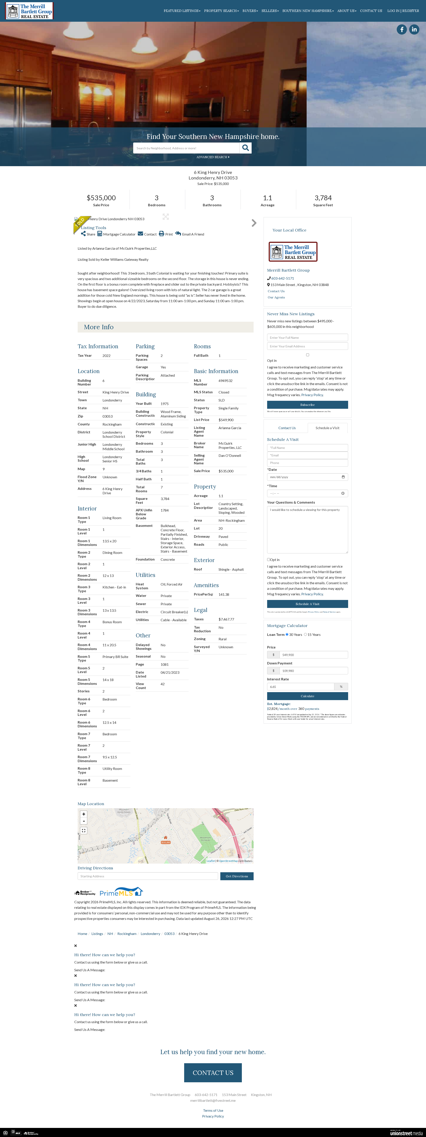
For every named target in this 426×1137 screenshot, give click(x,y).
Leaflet (211, 860)
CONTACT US (213, 1073)
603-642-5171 (282, 278)
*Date (272, 469)
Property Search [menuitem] (220, 11)
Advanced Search (212, 157)
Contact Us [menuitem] (371, 11)
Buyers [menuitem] (249, 11)
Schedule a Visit (327, 428)
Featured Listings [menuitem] (181, 11)
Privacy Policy (312, 395)
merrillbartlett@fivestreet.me (213, 1100)
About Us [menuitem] (345, 11)
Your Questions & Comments (291, 502)
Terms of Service (329, 612)
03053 (169, 933)
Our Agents (276, 297)
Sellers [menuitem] (269, 11)
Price (271, 647)
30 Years (295, 634)
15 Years (314, 634)
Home (82, 933)
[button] (246, 148)
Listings (97, 933)
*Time (272, 486)
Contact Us (276, 291)
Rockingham (126, 933)
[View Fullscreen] (83, 830)
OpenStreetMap (228, 860)
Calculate (307, 696)
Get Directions (237, 876)
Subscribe (307, 405)
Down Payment (279, 663)
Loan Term (276, 634)
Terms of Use (213, 1110)
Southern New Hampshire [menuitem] (307, 11)
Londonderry (150, 933)
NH (110, 933)
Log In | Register (403, 11)
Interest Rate (278, 679)
